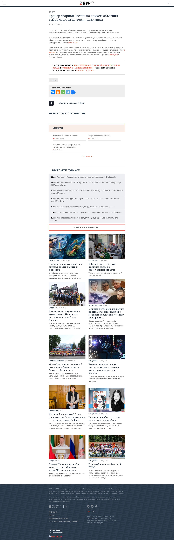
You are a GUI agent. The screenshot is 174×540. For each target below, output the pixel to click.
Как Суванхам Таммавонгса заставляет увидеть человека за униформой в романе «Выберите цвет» (106, 422)
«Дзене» (90, 70)
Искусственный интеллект (99, 136)
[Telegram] (68, 92)
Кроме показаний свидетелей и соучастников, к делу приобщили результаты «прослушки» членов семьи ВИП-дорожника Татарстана (106, 318)
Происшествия (95, 305)
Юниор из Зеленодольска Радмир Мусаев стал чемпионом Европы (67, 470)
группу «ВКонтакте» (102, 65)
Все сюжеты (88, 156)
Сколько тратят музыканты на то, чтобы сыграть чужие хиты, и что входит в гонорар (106, 372)
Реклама (52, 515)
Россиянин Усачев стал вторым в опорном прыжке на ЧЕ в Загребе (83, 177)
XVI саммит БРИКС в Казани (65, 136)
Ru (89, 511)
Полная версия (55, 530)
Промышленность (57, 361)
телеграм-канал (82, 65)
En (93, 511)
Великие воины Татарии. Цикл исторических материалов (66, 147)
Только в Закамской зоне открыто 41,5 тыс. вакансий (105, 269)
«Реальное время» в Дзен (71, 103)
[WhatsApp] (63, 92)
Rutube (79, 70)
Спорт (52, 12)
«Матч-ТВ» (73, 42)
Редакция (53, 512)
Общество (53, 411)
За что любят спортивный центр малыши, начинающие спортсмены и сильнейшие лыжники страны (65, 371)
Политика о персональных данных (64, 521)
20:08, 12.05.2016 (55, 25)
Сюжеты (58, 127)
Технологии (54, 260)
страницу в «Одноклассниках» (77, 67)
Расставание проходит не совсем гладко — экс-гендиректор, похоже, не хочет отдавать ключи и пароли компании (67, 421)
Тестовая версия (56, 532)
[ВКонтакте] (53, 92)
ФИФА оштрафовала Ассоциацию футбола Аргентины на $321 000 (83, 206)
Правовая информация (58, 518)
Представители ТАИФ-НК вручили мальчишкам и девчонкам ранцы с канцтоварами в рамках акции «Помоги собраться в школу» (106, 471)
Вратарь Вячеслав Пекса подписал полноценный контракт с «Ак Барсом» (86, 212)
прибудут (114, 54)
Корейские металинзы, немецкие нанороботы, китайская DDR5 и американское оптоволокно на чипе (66, 270)
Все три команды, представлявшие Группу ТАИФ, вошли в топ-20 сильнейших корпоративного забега (65, 319)
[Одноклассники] (58, 92)
